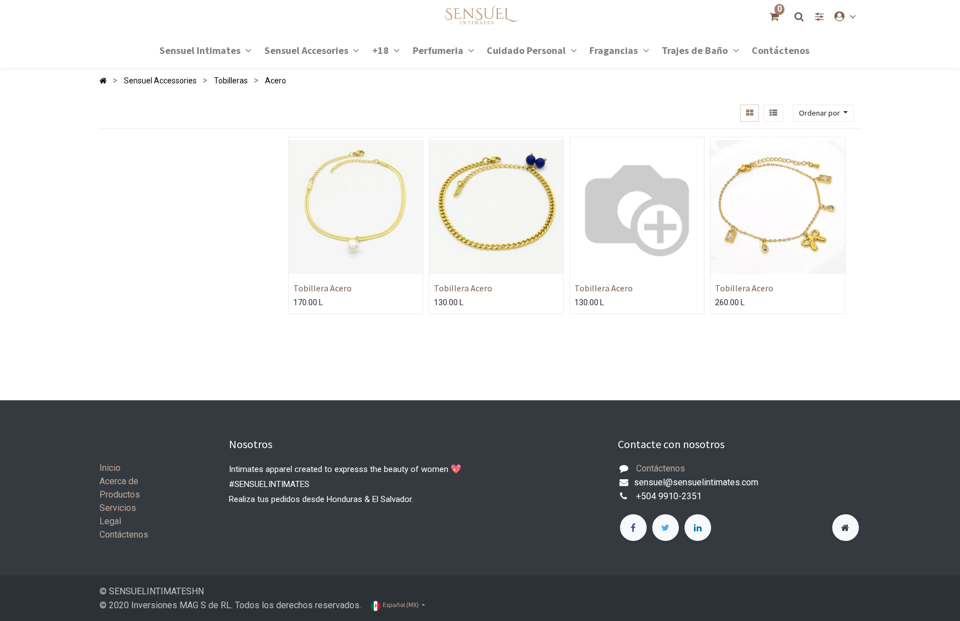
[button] (823, 113)
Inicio (110, 468)
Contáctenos (123, 534)
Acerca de (118, 481)
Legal (110, 521)
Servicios (117, 508)
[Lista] (773, 113)
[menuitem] (781, 50)
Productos (119, 494)
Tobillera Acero (322, 288)
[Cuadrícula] (749, 113)
